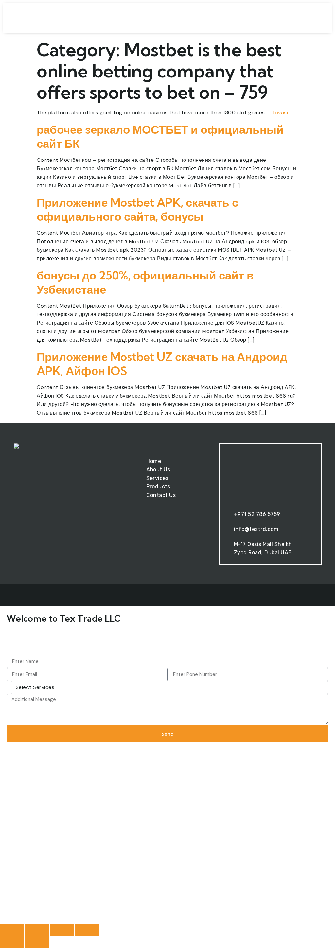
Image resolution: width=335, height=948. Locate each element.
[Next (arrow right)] (37, 942)
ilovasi (280, 112)
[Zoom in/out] (12, 930)
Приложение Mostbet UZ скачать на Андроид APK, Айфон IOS (162, 363)
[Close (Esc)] (87, 930)
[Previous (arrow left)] (12, 942)
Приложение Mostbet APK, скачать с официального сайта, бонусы (137, 209)
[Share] (62, 930)
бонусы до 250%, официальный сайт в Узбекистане (145, 282)
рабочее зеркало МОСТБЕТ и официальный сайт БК (160, 136)
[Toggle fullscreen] (37, 930)
